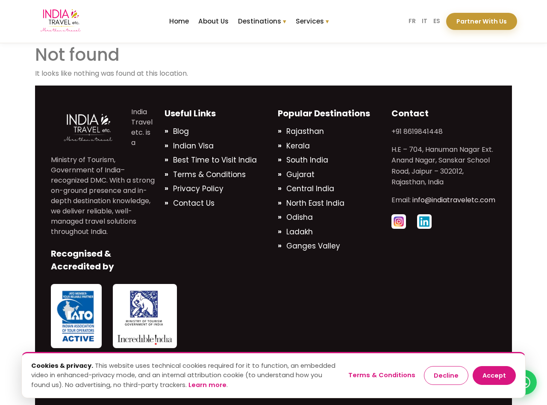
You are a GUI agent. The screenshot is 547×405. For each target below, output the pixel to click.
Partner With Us (481, 21)
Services (310, 21)
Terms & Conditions (209, 174)
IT (424, 21)
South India (307, 160)
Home (179, 21)
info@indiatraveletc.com (453, 200)
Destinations (259, 21)
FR (412, 21)
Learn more (207, 385)
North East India (315, 203)
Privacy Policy (198, 188)
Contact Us (194, 203)
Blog (181, 131)
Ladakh (299, 232)
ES (436, 21)
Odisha (299, 217)
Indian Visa (193, 146)
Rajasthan (305, 131)
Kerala (298, 146)
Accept (494, 375)
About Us (213, 21)
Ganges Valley (313, 246)
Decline (446, 375)
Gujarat (300, 174)
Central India (310, 188)
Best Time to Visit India (215, 160)
